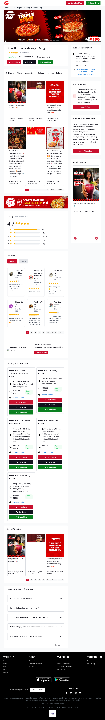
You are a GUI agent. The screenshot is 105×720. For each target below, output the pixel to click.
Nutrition (32, 667)
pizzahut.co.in (18, 397)
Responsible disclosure (64, 667)
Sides (5, 667)
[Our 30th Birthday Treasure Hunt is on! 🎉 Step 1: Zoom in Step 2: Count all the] (17, 138)
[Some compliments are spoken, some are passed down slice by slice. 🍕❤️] (55, 92)
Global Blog (91, 664)
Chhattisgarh (17, 8)
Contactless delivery (35, 664)
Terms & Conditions (63, 664)
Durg (28, 8)
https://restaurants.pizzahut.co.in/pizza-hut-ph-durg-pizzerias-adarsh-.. (85, 71)
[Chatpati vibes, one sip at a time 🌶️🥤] (17, 92)
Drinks (5, 669)
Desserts (6, 672)
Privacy (59, 661)
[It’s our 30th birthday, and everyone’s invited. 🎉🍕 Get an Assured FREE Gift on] (55, 138)
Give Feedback (37, 690)
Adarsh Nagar (38, 8)
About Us (32, 661)
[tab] (11, 73)
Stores (7, 8)
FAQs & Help (61, 669)
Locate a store (92, 661)
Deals (5, 661)
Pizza (5, 664)
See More (58, 645)
